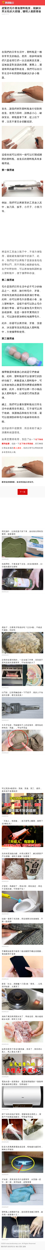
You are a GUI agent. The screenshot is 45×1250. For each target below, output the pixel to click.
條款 (17, 1246)
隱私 (20, 1246)
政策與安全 (11, 1246)
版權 (24, 1246)
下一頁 (22, 492)
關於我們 (4, 1246)
